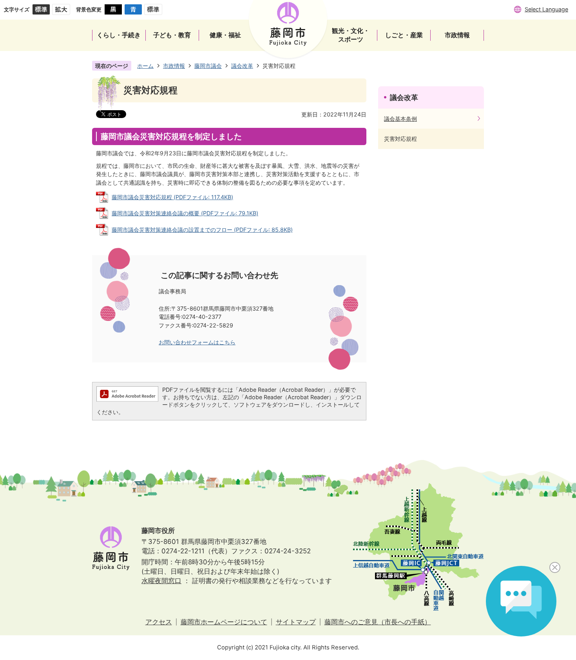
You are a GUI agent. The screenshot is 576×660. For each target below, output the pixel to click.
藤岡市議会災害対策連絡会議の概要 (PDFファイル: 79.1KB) (185, 213)
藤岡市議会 (208, 65)
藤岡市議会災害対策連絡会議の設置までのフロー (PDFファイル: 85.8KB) (202, 229)
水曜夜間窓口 (161, 581)
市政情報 (174, 65)
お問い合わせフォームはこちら (197, 342)
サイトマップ (296, 622)
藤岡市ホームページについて (224, 622)
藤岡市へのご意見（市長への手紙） (377, 622)
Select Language (546, 9)
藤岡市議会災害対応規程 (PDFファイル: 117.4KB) (172, 197)
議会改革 (242, 65)
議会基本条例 (400, 118)
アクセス (158, 622)
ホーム (145, 65)
